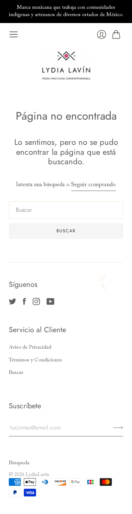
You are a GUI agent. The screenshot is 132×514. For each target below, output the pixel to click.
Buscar (16, 372)
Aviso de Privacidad (30, 347)
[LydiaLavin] (66, 65)
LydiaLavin (37, 474)
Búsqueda (19, 463)
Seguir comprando (93, 185)
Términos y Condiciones (35, 360)
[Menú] (13, 34)
